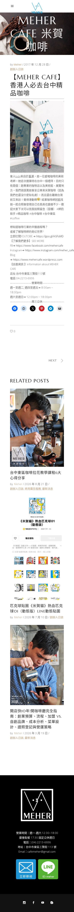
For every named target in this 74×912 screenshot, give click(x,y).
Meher (18, 64)
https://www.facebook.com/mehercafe (39, 245)
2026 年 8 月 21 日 (36, 484)
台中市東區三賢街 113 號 (41, 847)
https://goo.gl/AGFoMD (50, 236)
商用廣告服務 (33, 488)
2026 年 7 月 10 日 (36, 617)
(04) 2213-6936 (41, 842)
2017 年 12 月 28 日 (36, 64)
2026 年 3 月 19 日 (36, 733)
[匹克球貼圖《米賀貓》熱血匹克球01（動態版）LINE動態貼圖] (37, 548)
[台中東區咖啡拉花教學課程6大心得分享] (37, 428)
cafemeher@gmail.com (41, 851)
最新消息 (47, 488)
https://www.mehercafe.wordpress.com (37, 259)
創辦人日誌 (17, 69)
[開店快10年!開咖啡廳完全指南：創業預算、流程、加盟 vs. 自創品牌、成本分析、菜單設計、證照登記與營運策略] (37, 665)
